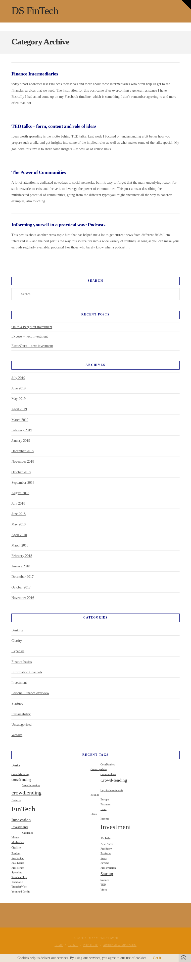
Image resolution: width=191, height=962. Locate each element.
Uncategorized (21, 724)
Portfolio (105, 853)
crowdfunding (21, 780)
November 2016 (22, 598)
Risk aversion (108, 867)
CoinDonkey (107, 764)
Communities (108, 774)
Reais (103, 858)
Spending (16, 872)
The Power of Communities (38, 172)
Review (104, 862)
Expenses (17, 651)
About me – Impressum (120, 945)
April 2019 (19, 409)
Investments (19, 827)
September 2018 (22, 482)
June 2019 (18, 388)
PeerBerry (106, 848)
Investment (19, 683)
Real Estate (17, 862)
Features (16, 800)
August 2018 (20, 493)
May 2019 (18, 399)
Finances (105, 804)
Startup (106, 873)
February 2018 (21, 556)
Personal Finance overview (30, 693)
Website (16, 735)
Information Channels (26, 672)
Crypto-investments (111, 790)
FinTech (23, 809)
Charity (16, 641)
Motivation (17, 842)
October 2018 (21, 472)
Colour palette (99, 769)
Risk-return (17, 867)
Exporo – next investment (29, 336)
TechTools (17, 882)
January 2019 (20, 441)
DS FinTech (34, 10)
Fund (103, 809)
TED (103, 884)
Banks (15, 765)
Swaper (104, 880)
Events (73, 945)
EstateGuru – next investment (32, 346)
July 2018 (18, 503)
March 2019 (19, 420)
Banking (17, 630)
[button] (186, 4)
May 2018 (18, 524)
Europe (104, 799)
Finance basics (21, 662)
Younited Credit (20, 891)
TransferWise (19, 886)
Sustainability (21, 714)
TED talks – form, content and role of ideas (53, 126)
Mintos (15, 837)
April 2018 (19, 535)
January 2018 (20, 566)
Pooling (15, 853)
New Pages (106, 844)
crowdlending (26, 793)
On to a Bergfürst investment (31, 327)
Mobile (105, 838)
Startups (17, 703)
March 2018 (19, 545)
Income (104, 818)
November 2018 (22, 461)
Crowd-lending (113, 780)
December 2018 (22, 451)
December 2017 (22, 577)
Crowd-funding (20, 774)
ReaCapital (17, 858)
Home (58, 945)
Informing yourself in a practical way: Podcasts (58, 224)
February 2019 (21, 430)
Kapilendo (28, 832)
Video (103, 889)
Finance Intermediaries (34, 73)
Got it (157, 958)
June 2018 (18, 514)
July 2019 (18, 378)
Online (16, 848)
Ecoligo (95, 794)
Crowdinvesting (31, 785)
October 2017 (21, 587)
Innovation (21, 820)
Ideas (93, 814)
